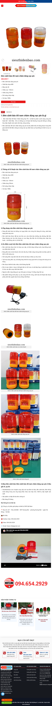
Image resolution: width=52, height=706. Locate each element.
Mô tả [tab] (3, 112)
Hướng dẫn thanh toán (31, 672)
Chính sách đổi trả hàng (32, 677)
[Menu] (2, 6)
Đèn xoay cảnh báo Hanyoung (43, 620)
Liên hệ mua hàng (17, 680)
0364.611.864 (44, 652)
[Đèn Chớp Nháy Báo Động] (26, 608)
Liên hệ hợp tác (17, 677)
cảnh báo (11, 121)
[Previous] (4, 37)
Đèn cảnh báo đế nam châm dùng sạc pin (16, 119)
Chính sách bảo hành (31, 674)
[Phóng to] (2, 60)
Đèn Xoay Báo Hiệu (9, 104)
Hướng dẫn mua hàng (31, 669)
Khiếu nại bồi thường (31, 680)
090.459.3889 (11, 652)
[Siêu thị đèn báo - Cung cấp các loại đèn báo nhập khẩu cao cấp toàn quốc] (26, 6)
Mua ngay (13, 101)
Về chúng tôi (16, 672)
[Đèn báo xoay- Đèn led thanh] (9, 606)
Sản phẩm (16, 674)
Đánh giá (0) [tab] (9, 112)
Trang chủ (16, 669)
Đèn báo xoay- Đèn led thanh (9, 611)
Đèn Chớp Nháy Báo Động (26, 615)
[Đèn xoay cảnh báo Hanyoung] (43, 610)
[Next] (48, 37)
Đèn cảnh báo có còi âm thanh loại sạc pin (11, 107)
